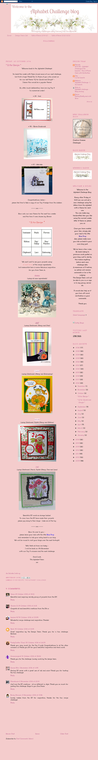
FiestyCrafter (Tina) (18, 643)
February (81, 432)
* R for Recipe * (83, 396)
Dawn (77, 94)
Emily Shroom (16, 695)
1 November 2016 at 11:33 (28, 668)
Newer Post (10, 734)
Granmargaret (16, 656)
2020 (78, 369)
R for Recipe (18, 580)
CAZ (37, 467)
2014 (78, 443)
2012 (78, 450)
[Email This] (22, 578)
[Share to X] (26, 578)
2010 (78, 457)
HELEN (37, 420)
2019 (78, 372)
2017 (78, 380)
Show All (89, 101)
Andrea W (14, 617)
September (82, 407)
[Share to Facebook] (28, 578)
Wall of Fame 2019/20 (40, 36)
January (81, 435)
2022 (78, 362)
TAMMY (37, 371)
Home (9, 36)
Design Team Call (21, 36)
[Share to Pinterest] (29, 578)
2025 (78, 351)
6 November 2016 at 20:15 (29, 681)
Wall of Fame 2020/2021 (61, 36)
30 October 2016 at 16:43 (24, 629)
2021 (78, 365)
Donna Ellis (15, 668)
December (82, 386)
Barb (12, 629)
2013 (78, 447)
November (82, 390)
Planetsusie (15, 681)
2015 (78, 440)
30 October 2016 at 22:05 (35, 643)
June (80, 417)
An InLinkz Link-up (13, 573)
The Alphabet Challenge (35, 580)
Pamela (77, 65)
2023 (78, 358)
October (81, 393)
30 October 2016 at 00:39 (28, 617)
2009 (78, 461)
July (80, 414)
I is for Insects (80, 78)
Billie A (77, 88)
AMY (37, 323)
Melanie (78, 81)
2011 (77, 454)
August (81, 410)
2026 (78, 348)
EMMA (37, 276)
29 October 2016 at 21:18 (27, 606)
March (80, 428)
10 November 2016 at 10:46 (32, 695)
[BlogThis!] (24, 578)
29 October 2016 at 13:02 (24, 594)
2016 (78, 383)
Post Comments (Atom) (24, 739)
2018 (78, 376)
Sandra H (14, 606)
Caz (76, 76)
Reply (13, 600)
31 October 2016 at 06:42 (31, 656)
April (80, 424)
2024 (78, 355)
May (80, 421)
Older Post (64, 734)
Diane (13, 594)
